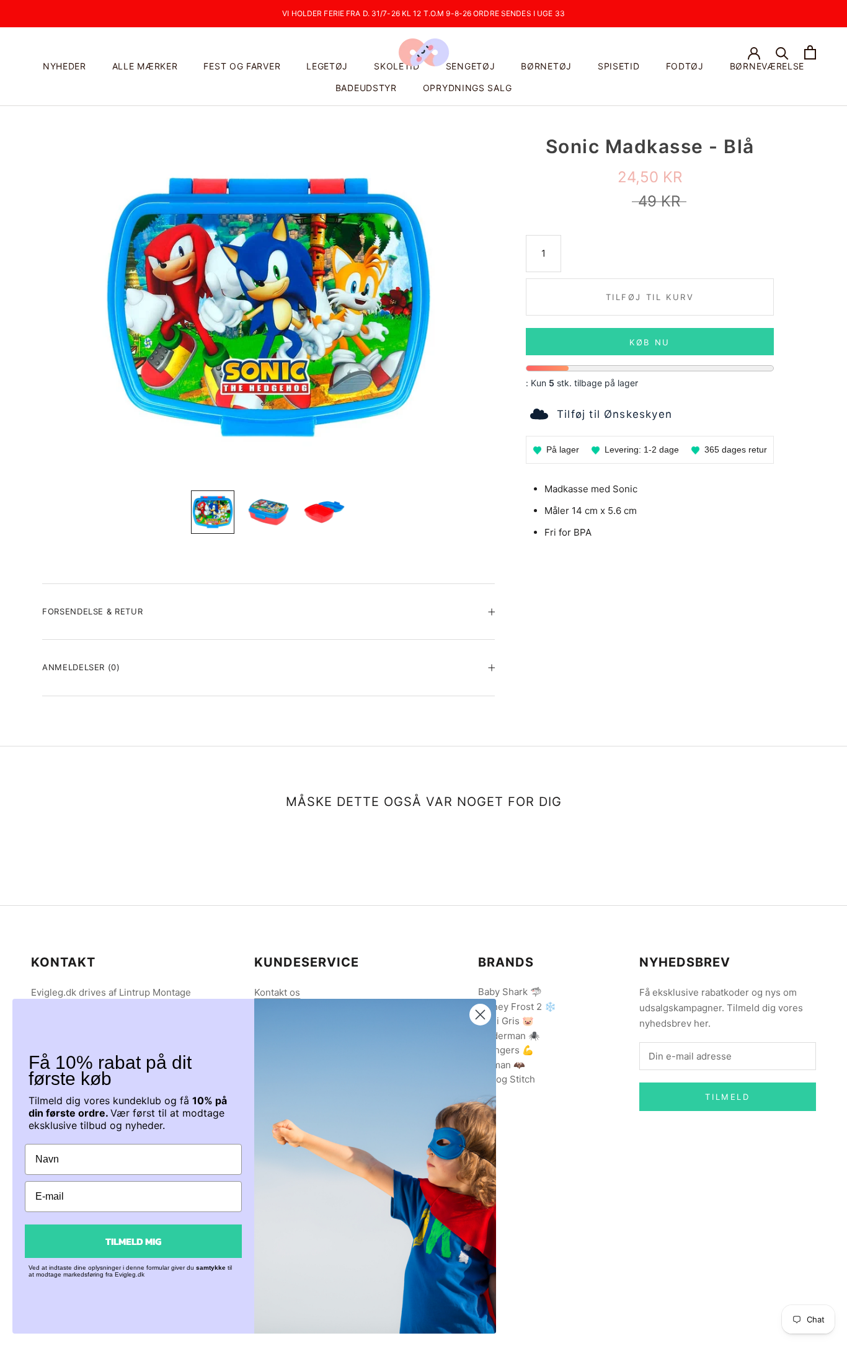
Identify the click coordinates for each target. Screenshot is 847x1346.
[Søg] (782, 52)
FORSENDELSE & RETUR (92, 611)
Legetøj (327, 66)
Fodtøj (685, 66)
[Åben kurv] (810, 52)
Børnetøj (546, 66)
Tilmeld (727, 1097)
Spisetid (619, 66)
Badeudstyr (366, 87)
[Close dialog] (480, 1014)
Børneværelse (767, 66)
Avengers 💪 (506, 1050)
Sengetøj (470, 66)
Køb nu (649, 342)
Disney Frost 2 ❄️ (517, 1006)
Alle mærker (145, 66)
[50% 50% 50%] (268, 307)
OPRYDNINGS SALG (467, 87)
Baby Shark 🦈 (510, 992)
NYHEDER (64, 66)
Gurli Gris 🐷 (506, 1021)
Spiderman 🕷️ (509, 1036)
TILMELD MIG (133, 1241)
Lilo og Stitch (506, 1079)
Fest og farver (241, 66)
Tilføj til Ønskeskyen (614, 414)
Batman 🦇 (501, 1065)
